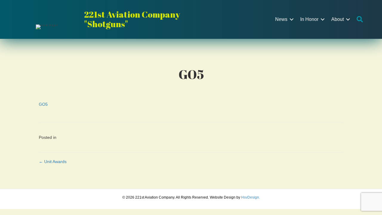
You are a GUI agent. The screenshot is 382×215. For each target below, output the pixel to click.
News (281, 19)
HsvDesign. (250, 197)
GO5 (43, 104)
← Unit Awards (53, 161)
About (337, 19)
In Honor (309, 19)
